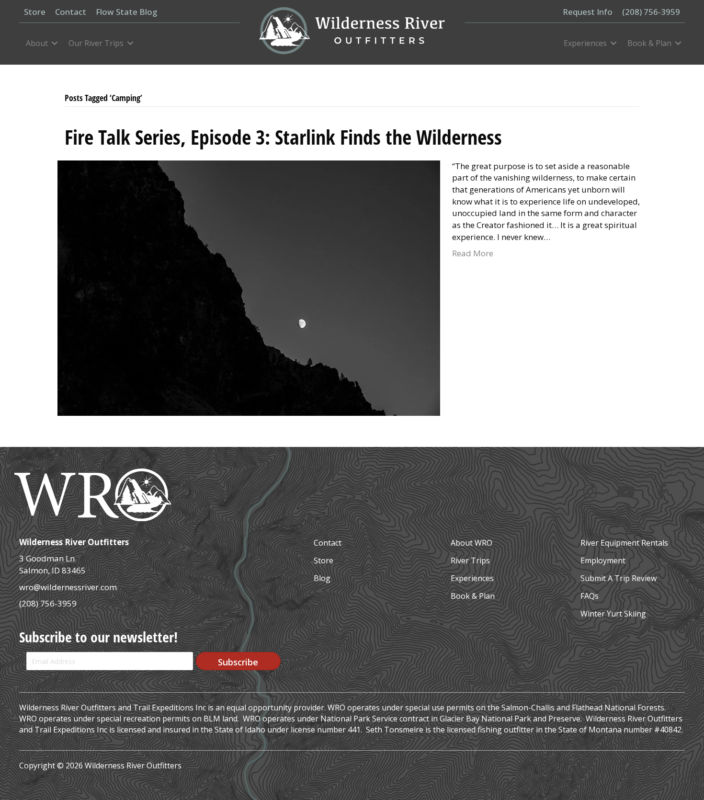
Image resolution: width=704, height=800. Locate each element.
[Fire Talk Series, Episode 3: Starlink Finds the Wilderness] (248, 287)
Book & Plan (473, 596)
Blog (322, 578)
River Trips (470, 560)
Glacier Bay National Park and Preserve (510, 718)
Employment (602, 560)
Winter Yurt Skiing (613, 613)
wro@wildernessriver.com (68, 587)
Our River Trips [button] (96, 43)
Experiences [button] (585, 43)
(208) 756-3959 (48, 603)
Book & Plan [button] (649, 43)
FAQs (589, 596)
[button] (238, 661)
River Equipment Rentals (624, 542)
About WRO (471, 542)
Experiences (472, 578)
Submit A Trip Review (618, 578)
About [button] (37, 43)
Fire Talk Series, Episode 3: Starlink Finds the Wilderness (283, 136)
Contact (327, 542)
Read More (472, 253)
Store (323, 560)
